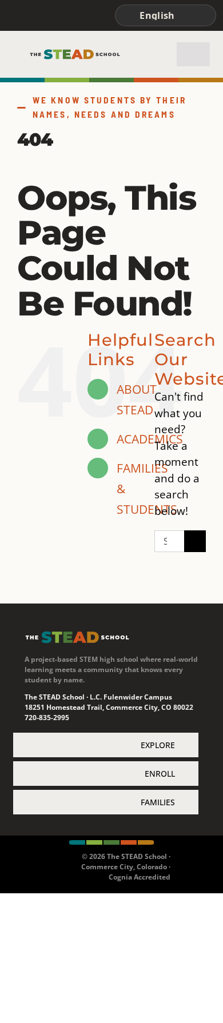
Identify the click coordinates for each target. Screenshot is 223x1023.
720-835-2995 (47, 717)
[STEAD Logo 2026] (75, 53)
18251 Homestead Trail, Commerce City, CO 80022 (109, 707)
